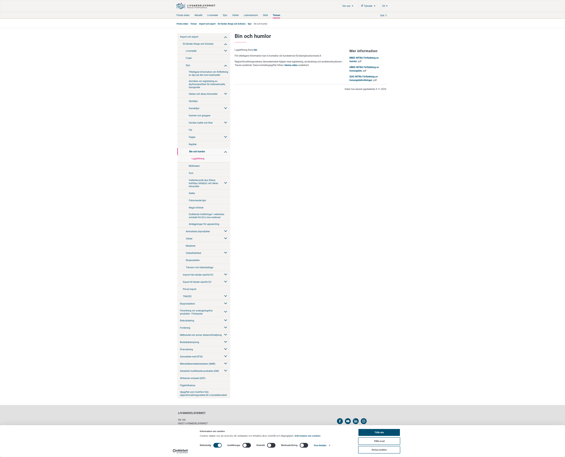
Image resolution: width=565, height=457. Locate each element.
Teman (276, 15)
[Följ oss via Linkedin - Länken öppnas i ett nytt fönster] (356, 421)
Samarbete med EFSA (191, 356)
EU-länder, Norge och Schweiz (232, 24)
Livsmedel (212, 15)
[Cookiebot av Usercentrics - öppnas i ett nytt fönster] (180, 451)
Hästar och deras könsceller (203, 94)
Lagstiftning (198, 158)
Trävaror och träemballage (199, 267)
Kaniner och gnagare (199, 115)
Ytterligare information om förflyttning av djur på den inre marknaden (208, 73)
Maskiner (190, 245)
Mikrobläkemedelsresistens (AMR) (197, 363)
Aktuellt (198, 15)
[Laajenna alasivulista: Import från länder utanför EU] (225, 274)
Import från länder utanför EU (198, 274)
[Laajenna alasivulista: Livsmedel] (225, 51)
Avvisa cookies (379, 449)
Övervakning (186, 349)
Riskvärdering (187, 320)
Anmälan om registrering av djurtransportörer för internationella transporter (207, 84)
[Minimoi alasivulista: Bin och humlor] (225, 151)
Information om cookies (308, 436)
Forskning (185, 327)
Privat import (189, 289)
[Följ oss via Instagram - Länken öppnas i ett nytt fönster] (364, 421)
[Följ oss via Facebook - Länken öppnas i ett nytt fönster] (340, 421)
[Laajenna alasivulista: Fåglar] (225, 137)
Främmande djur (197, 200)
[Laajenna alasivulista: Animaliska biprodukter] (225, 231)
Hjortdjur (193, 101)
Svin (191, 173)
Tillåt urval (379, 441)
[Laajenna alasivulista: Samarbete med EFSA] (225, 356)
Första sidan (183, 15)
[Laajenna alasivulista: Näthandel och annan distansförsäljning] (225, 335)
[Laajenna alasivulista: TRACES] (225, 296)
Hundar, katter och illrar (201, 122)
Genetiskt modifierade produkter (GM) (199, 371)
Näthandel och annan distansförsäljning (201, 335)
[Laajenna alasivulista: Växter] (225, 238)
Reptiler (193, 144)
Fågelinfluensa (187, 385)
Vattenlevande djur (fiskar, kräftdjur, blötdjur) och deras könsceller (203, 183)
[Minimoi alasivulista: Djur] (225, 65)
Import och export (207, 24)
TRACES (187, 296)
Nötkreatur (194, 166)
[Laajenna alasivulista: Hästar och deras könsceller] (225, 94)
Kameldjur (194, 108)
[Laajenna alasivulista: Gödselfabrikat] (225, 253)
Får (190, 130)
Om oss (346, 6)
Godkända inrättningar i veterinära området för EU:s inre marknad (206, 216)
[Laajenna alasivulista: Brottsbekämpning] (225, 342)
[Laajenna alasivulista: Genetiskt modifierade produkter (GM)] (225, 371)
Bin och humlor (197, 151)
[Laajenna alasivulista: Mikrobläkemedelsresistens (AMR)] (225, 364)
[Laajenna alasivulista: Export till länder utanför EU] (225, 282)
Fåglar (192, 137)
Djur (225, 15)
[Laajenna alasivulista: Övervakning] (225, 349)
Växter (235, 15)
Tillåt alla (379, 432)
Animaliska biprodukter (198, 231)
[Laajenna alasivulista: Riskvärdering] (225, 320)
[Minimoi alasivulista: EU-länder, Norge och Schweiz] (225, 44)
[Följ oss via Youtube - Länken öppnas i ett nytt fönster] (348, 421)
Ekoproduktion (187, 303)
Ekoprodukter (193, 260)
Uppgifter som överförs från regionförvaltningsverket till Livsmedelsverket (203, 393)
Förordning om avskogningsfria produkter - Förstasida (196, 312)
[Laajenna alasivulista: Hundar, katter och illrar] (225, 123)
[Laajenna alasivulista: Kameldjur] (225, 108)
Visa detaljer (320, 445)
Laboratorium (251, 15)
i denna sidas (291, 65)
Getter (192, 193)
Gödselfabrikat (193, 253)
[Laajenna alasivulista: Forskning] (225, 328)
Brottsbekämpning (189, 342)
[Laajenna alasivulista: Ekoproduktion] (225, 303)
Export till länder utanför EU (197, 282)
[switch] (246, 445)
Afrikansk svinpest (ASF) (193, 378)
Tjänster (368, 6)
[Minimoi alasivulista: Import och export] (225, 37)
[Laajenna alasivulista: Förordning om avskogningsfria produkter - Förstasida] (225, 312)
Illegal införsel (196, 207)
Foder (189, 58)
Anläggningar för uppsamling (204, 224)
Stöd (265, 15)
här (255, 49)
